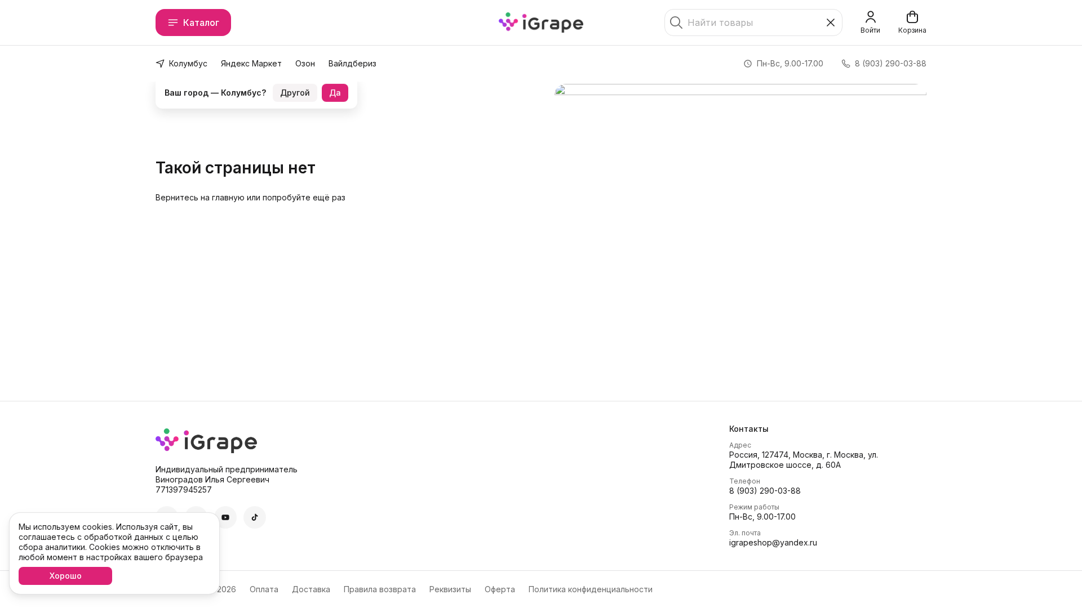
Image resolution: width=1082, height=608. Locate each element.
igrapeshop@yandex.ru (773, 542)
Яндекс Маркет (251, 63)
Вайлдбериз (352, 63)
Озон (305, 63)
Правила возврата (380, 589)
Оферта (500, 589)
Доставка (311, 589)
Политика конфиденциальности (591, 589)
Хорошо (66, 575)
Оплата (264, 589)
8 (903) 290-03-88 (765, 490)
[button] (225, 517)
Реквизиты (450, 589)
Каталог (201, 22)
